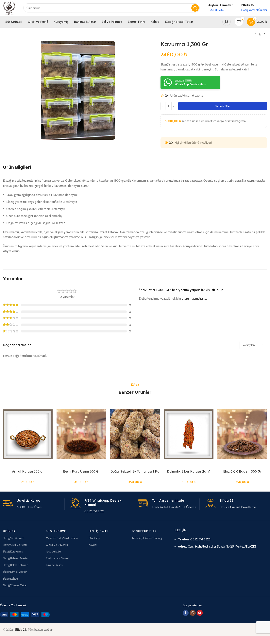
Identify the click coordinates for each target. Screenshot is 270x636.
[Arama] (195, 8)
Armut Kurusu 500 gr (28, 471)
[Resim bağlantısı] (25, 614)
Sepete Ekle (222, 106)
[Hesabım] (226, 22)
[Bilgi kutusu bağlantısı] (220, 7)
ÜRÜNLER (9, 531)
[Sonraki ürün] (264, 34)
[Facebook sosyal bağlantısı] (186, 613)
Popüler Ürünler (144, 531)
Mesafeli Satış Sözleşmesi (62, 538)
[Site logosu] (9, 7)
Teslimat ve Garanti (57, 558)
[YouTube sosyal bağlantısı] (200, 613)
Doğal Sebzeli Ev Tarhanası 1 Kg (135, 471)
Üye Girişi (94, 538)
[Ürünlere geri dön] (260, 34)
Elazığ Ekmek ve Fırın (15, 571)
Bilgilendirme (56, 531)
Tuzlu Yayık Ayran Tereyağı (147, 538)
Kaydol (93, 545)
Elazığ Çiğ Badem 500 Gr (242, 471)
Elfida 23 (20, 629)
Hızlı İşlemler (98, 531)
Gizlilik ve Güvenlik (57, 545)
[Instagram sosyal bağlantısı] (193, 613)
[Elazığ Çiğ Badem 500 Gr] (242, 434)
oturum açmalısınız (194, 298)
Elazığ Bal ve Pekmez (15, 565)
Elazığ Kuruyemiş (13, 551)
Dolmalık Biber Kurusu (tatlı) (188, 471)
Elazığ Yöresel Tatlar (15, 585)
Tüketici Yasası (54, 565)
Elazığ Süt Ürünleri (13, 538)
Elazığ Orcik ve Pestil (15, 545)
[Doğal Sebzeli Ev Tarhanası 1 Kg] (135, 434)
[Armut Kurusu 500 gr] (28, 434)
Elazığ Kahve (10, 578)
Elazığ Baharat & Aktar (15, 558)
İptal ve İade (53, 551)
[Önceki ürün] (255, 34)
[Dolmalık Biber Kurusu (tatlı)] (188, 434)
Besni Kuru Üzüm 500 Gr (81, 471)
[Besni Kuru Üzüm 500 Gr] (81, 434)
